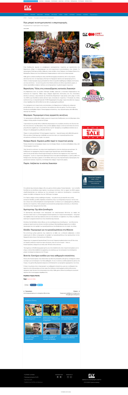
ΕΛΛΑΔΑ (79, 14)
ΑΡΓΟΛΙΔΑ (54, 14)
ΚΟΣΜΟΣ (85, 14)
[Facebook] (58, 377)
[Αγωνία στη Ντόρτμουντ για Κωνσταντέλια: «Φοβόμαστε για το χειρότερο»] (51, 310)
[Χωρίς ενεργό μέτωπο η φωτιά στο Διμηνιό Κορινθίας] (69, 310)
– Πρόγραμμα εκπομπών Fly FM (30, 377)
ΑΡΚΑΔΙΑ (47, 14)
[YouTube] (60, 377)
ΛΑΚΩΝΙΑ (32, 14)
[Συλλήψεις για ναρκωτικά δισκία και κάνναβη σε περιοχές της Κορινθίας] (51, 328)
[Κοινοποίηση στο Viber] (68, 377)
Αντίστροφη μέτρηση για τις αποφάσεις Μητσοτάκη (37, 293)
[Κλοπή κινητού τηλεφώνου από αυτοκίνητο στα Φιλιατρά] (69, 328)
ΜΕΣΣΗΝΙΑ (40, 14)
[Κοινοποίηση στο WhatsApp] (71, 377)
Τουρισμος (81, 1)
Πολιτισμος (54, 1)
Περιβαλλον (74, 1)
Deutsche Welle (31, 279)
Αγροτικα (67, 1)
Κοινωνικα (47, 1)
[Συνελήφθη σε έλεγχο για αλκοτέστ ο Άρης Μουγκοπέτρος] (33, 328)
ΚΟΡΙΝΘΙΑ (72, 14)
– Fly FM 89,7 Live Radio (29, 374)
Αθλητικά (61, 1)
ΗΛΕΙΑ (60, 14)
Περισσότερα (88, 1)
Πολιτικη (41, 1)
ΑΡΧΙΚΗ (26, 14)
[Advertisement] (78, 7)
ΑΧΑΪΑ (65, 14)
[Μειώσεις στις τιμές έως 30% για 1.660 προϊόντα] (33, 310)
